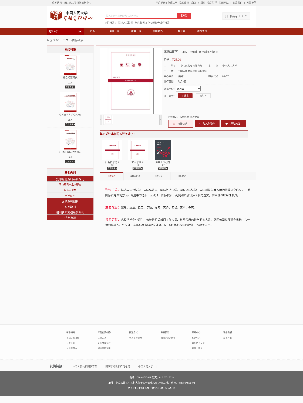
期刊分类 (53, 31)
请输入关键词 (125, 22)
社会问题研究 (70, 77)
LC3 (163, 165)
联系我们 (238, 2)
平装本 (185, 95)
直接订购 (182, 123)
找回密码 (184, 2)
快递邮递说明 (135, 338)
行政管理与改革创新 (70, 152)
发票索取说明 (104, 348)
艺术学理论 (138, 162)
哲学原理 (70, 195)
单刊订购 (114, 31)
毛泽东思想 (70, 190)
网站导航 (251, 2)
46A (70, 120)
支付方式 (102, 338)
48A (70, 157)
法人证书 (170, 388)
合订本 (203, 95)
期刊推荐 (158, 31)
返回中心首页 (198, 2)
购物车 (234, 16)
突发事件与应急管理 (70, 115)
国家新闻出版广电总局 (117, 366)
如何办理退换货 (168, 338)
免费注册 (172, 2)
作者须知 (202, 31)
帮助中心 (196, 338)
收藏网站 (224, 2)
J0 (138, 165)
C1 (112, 165)
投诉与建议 (197, 348)
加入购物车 (209, 123)
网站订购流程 (72, 338)
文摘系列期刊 (70, 201)
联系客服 (227, 338)
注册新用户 (71, 348)
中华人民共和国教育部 (85, 366)
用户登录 (161, 2)
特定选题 (70, 217)
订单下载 (180, 31)
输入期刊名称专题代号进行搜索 (152, 22)
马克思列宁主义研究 (70, 184)
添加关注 (235, 123)
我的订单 (212, 2)
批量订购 (136, 31)
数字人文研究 (163, 162)
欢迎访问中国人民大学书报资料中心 (71, 2)
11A (70, 82)
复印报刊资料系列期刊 (70, 179)
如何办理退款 (104, 343)
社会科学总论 (112, 162)
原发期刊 (70, 207)
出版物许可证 (157, 388)
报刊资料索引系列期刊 (70, 212)
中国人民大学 (145, 366)
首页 (92, 31)
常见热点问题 (198, 343)
